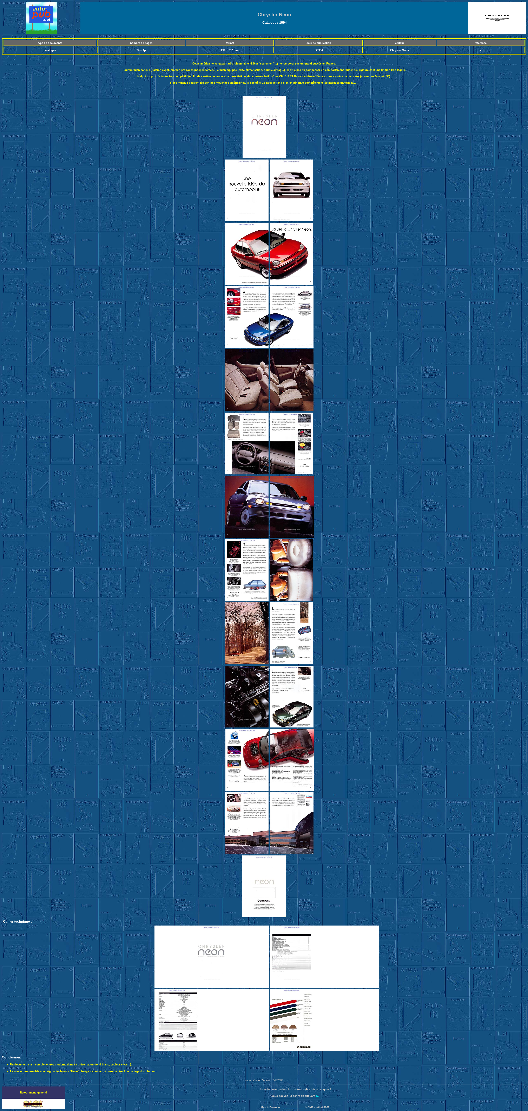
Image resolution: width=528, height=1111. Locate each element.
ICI (317, 1095)
